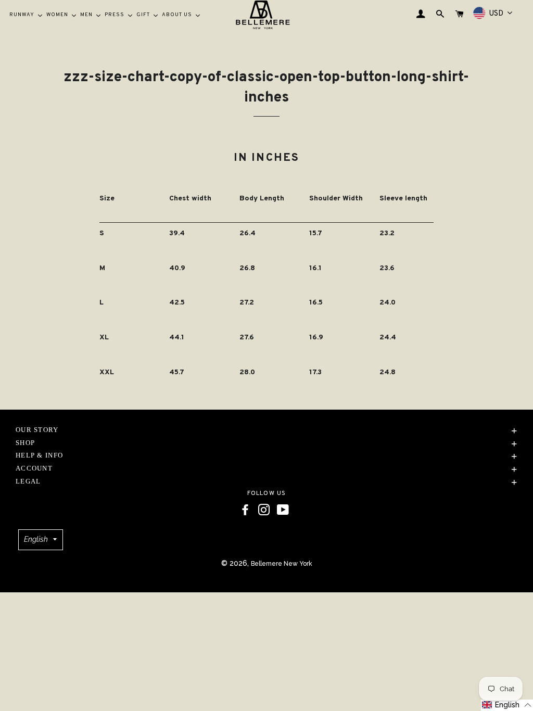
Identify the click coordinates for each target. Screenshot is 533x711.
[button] (507, 705)
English (36, 539)
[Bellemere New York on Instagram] (264, 510)
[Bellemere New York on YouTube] (283, 510)
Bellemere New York (281, 563)
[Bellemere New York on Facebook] (245, 510)
